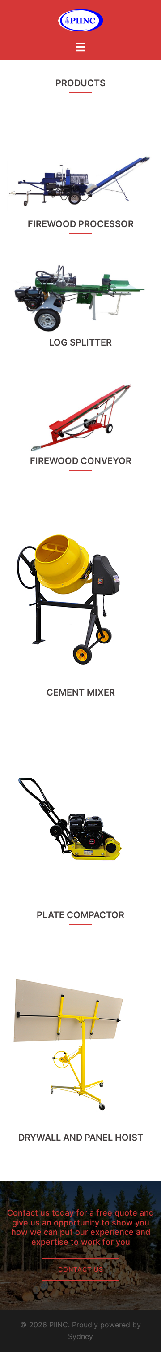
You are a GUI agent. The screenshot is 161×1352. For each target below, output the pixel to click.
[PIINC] (80, 19)
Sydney (80, 1336)
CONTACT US (80, 1269)
